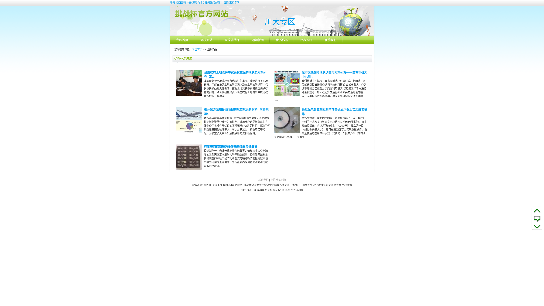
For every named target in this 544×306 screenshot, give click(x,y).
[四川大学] (272, 35)
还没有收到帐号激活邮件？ (207, 2)
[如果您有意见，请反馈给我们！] (537, 218)
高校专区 (234, 2)
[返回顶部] (537, 210)
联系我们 (330, 40)
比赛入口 (306, 40)
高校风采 (206, 40)
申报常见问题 (278, 179)
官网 (226, 2)
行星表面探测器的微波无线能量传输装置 (231, 146)
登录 (172, 2)
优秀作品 (282, 40)
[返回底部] (537, 226)
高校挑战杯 (232, 40)
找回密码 (181, 2)
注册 (189, 2)
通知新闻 (258, 40)
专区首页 (182, 40)
